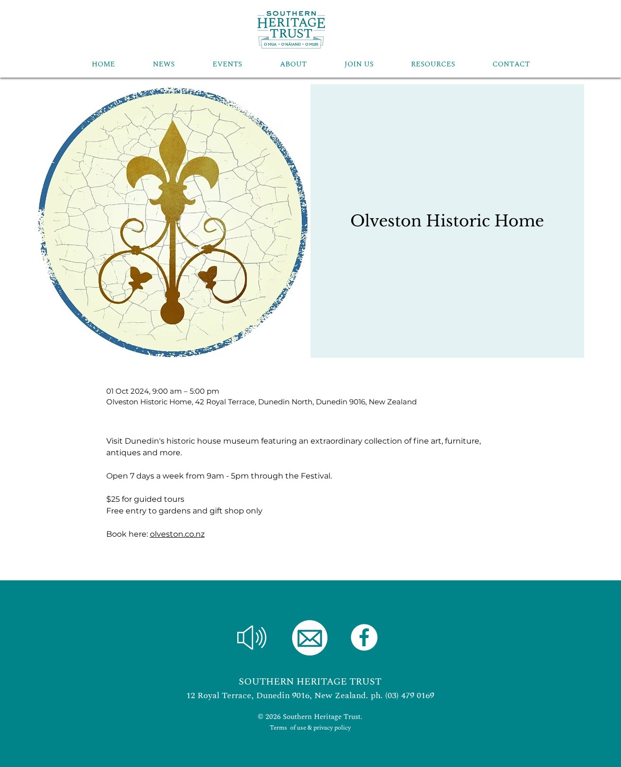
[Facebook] (364, 637)
